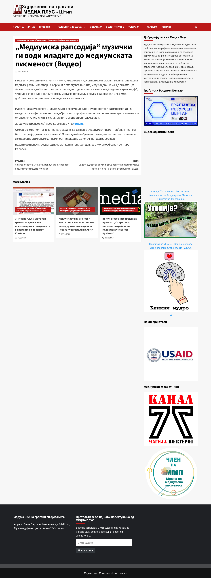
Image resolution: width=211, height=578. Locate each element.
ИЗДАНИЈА (96, 27)
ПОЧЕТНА (18, 27)
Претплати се (85, 550)
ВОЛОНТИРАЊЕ (115, 27)
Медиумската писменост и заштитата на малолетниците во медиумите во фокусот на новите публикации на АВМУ (76, 224)
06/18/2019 (65, 234)
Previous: (42, 164)
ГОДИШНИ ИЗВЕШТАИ (69, 27)
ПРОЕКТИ (44, 27)
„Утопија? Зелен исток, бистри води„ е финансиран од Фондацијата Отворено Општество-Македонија (171, 195)
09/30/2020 (22, 238)
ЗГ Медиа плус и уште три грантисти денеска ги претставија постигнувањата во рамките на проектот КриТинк (32, 226)
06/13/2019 (109, 238)
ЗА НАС (31, 27)
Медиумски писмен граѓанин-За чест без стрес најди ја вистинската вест (47, 40)
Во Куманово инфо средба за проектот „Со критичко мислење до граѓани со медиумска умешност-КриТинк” (119, 226)
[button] (196, 27)
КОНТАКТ (166, 27)
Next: (109, 164)
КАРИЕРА (152, 27)
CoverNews (105, 572)
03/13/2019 (23, 71)
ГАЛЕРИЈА (133, 27)
